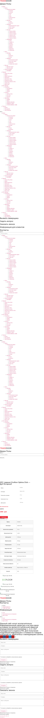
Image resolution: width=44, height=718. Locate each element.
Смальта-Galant (12, 33)
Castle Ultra (7, 83)
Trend (10, 21)
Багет (10, 13)
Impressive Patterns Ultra (10, 81)
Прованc (11, 10)
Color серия (12, 27)
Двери (3, 6)
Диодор (8, 20)
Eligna (6, 74)
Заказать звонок (7, 224)
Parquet (8, 96)
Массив (6, 65)
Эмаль (6, 8)
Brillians (10, 46)
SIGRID (8, 99)
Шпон (6, 51)
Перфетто (11, 42)
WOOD (8, 91)
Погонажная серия (13, 59)
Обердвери (9, 39)
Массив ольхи (10, 66)
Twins (10, 40)
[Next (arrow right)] (3, 717)
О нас (3, 612)
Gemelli (10, 43)
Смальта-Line (12, 35)
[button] (22, 111)
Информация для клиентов (12, 227)
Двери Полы (5, 4)
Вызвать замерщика (9, 218)
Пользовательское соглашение (9, 614)
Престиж (11, 28)
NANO (8, 89)
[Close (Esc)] (1, 715)
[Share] (3, 715)
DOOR (5, 448)
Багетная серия (12, 61)
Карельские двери (11, 9)
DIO (10, 54)
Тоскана (11, 12)
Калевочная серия (13, 63)
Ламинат (4, 72)
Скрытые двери (8, 69)
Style (10, 16)
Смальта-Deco (12, 32)
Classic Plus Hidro (8, 73)
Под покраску (8, 110)
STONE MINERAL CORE (12, 104)
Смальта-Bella (12, 31)
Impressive (7, 77)
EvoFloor (6, 92)
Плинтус (4, 106)
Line (10, 14)
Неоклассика (12, 17)
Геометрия (11, 50)
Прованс (11, 44)
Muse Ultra (7, 84)
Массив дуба (10, 68)
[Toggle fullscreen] (5, 715)
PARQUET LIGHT (10, 103)
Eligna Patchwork (8, 76)
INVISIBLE (9, 70)
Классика (11, 62)
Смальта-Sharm (12, 38)
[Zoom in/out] (8, 715)
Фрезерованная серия (14, 25)
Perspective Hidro (8, 80)
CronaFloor (7, 87)
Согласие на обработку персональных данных (11, 656)
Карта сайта (5, 615)
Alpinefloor (7, 98)
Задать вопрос (6, 221)
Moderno (11, 23)
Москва (8, 29)
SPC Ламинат (5, 85)
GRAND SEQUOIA (10, 102)
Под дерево (7, 108)
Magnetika (11, 48)
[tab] (16, 518)
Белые (6, 107)
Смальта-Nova (12, 36)
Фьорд (10, 18)
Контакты (4, 230)
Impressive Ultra (8, 78)
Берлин (10, 47)
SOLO (8, 100)
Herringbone (9, 88)
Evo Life (8, 95)
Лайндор (9, 24)
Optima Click (9, 93)
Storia (10, 57)
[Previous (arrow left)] (1, 717)
